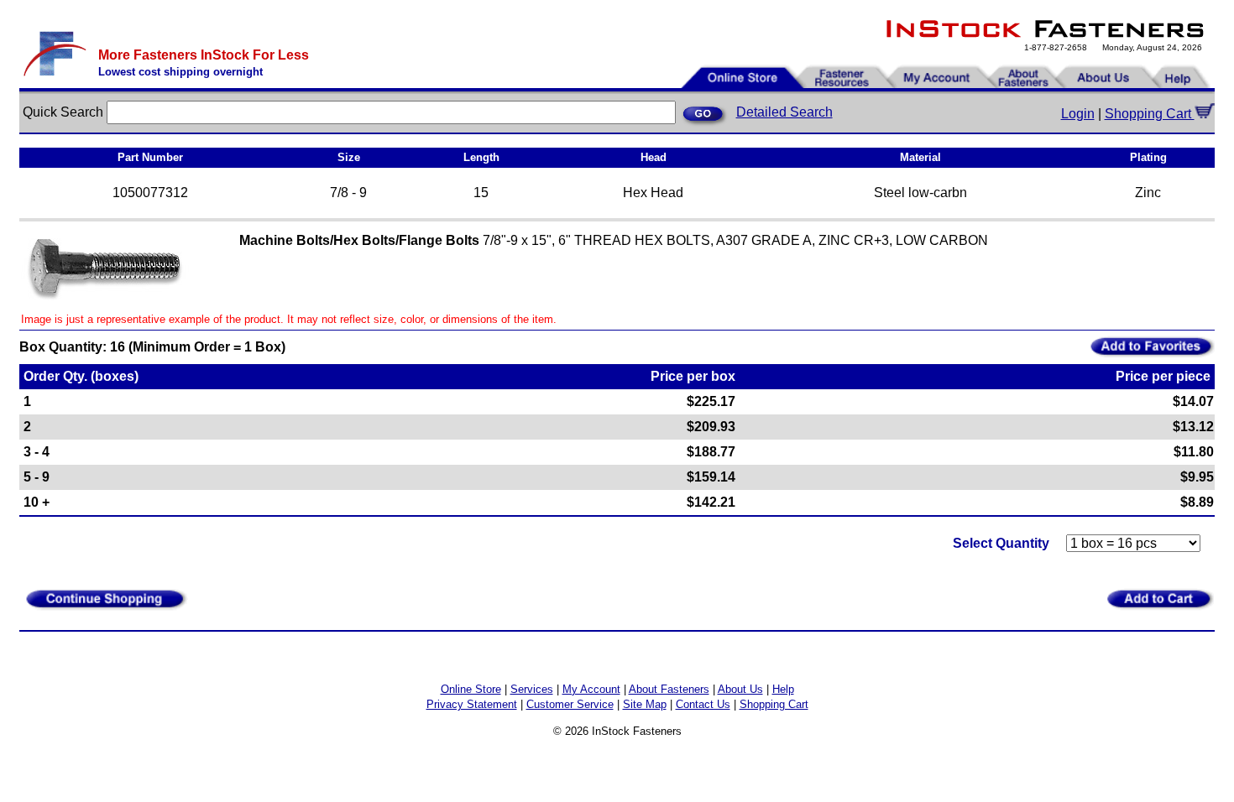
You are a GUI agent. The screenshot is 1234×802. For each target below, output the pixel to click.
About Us (740, 689)
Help (783, 689)
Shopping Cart (1150, 114)
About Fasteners (669, 689)
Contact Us (703, 704)
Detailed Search (784, 112)
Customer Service (570, 704)
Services (531, 689)
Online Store (471, 689)
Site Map (645, 704)
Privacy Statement (471, 704)
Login (1078, 114)
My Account (591, 689)
